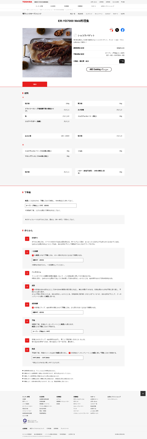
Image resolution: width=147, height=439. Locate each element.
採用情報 (108, 2)
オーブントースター (27, 406)
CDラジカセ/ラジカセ (79, 399)
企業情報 (101, 2)
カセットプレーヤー (78, 406)
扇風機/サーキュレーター (62, 401)
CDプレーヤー (77, 403)
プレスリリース (64, 428)
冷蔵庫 (24, 399)
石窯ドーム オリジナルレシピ (46, 9)
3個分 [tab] (35, 84)
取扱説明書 (93, 406)
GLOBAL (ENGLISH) (120, 434)
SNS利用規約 (63, 434)
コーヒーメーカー (26, 411)
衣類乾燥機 (42, 401)
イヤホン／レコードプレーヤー (81, 413)
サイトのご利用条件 (27, 434)
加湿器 (58, 403)
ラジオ (75, 408)
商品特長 (80, 13)
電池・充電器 (42, 411)
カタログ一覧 (94, 403)
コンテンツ (89, 13)
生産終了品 (93, 408)
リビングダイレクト (112, 399)
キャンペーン (99, 13)
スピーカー (76, 411)
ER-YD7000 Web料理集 (59, 9)
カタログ (107, 13)
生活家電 (53, 6)
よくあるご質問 (94, 411)
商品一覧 (72, 13)
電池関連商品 (42, 413)
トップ (23, 9)
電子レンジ (25, 401)
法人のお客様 (116, 2)
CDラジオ (76, 401)
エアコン (58, 399)
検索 (123, 2)
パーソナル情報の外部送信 (51, 434)
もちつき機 (25, 415)
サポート (93, 6)
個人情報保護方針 (38, 434)
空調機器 (66, 6)
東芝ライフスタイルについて (37, 428)
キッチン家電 (39, 6)
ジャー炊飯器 (25, 403)
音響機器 (80, 6)
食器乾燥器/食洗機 (27, 413)
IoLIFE (123, 13)
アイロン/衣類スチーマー (45, 406)
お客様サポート (94, 399)
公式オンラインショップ (107, 6)
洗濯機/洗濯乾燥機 (44, 399)
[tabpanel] (73, 136)
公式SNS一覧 (71, 434)
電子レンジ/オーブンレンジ (32, 9)
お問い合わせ (94, 2)
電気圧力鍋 (25, 408)
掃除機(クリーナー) (44, 403)
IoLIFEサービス (94, 413)
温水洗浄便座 (42, 408)
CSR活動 (49, 428)
